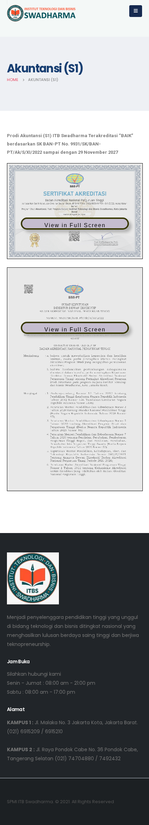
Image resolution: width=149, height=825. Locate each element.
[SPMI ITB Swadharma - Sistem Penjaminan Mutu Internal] (41, 13)
